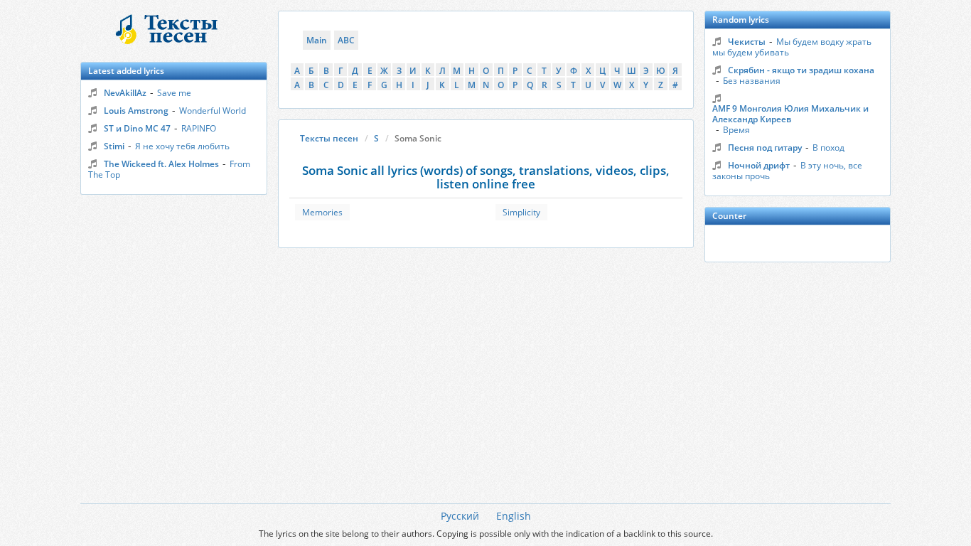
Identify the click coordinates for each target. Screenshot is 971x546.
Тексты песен (329, 138)
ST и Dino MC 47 (137, 128)
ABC (346, 40)
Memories (322, 212)
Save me (174, 93)
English (513, 516)
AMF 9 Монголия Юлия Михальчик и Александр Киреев (790, 113)
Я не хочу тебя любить (182, 146)
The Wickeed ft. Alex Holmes (161, 164)
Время (736, 130)
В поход (828, 147)
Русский (460, 516)
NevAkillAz (125, 93)
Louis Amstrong (136, 111)
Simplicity (521, 212)
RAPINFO (198, 128)
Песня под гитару (765, 147)
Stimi (114, 146)
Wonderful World (212, 111)
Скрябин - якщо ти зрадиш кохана (801, 70)
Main (316, 40)
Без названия (751, 81)
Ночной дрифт (759, 165)
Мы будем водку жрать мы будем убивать (791, 47)
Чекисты (747, 42)
